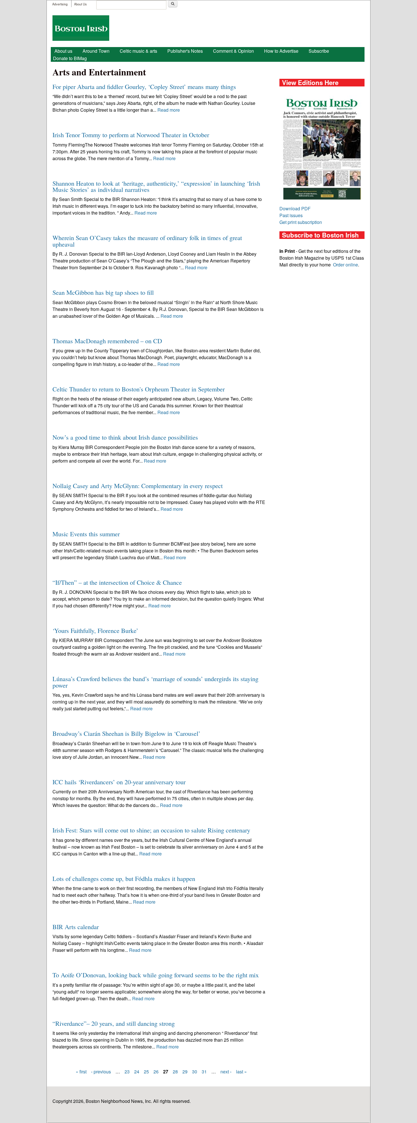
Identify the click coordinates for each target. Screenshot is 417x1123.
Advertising (60, 4)
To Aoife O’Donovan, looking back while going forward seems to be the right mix (155, 975)
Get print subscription (300, 222)
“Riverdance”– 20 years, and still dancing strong (113, 1023)
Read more (168, 110)
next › (225, 1071)
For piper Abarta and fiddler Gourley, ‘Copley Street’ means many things (144, 86)
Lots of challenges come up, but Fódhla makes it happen (123, 878)
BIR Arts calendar (75, 926)
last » (241, 1071)
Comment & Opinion (233, 51)
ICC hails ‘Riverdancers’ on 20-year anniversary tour (119, 781)
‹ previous (101, 1071)
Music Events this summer (86, 533)
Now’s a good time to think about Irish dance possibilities (125, 437)
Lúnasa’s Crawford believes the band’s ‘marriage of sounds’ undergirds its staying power (155, 681)
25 (146, 1071)
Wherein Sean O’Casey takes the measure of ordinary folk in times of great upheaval (147, 240)
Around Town (96, 51)
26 (156, 1071)
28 (175, 1071)
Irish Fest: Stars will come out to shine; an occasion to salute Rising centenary (151, 830)
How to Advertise (281, 51)
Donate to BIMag (70, 58)
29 (185, 1071)
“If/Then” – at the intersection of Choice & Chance (117, 582)
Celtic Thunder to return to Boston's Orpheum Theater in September (138, 389)
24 (136, 1071)
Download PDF (295, 208)
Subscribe (319, 51)
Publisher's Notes (185, 51)
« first (81, 1071)
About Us (80, 4)
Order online (345, 264)
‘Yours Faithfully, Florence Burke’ (95, 630)
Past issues (291, 215)
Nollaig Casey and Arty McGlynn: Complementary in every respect (137, 485)
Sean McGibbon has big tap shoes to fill (103, 292)
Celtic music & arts (138, 51)
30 (194, 1071)
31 (204, 1071)
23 (127, 1071)
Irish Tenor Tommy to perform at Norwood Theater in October (130, 134)
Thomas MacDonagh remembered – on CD (107, 340)
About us (63, 51)
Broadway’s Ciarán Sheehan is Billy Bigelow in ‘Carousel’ (126, 733)
